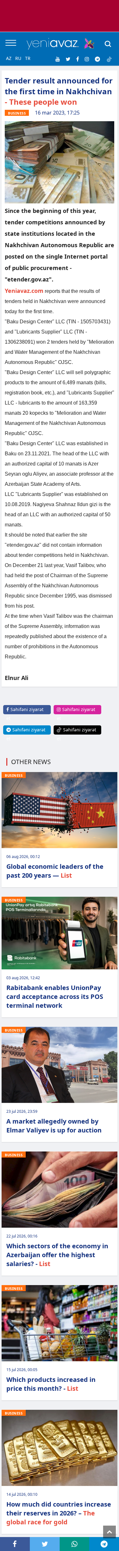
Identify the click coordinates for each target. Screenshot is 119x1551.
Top (109, 1532)
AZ (8, 58)
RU (18, 58)
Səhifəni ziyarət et (24, 713)
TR (27, 58)
